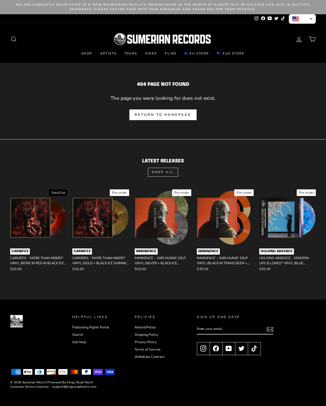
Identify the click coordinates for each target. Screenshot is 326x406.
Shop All (163, 172)
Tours (130, 53)
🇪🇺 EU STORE (196, 53)
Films (170, 53)
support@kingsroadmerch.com (74, 387)
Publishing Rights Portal (90, 327)
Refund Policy (145, 327)
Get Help (79, 342)
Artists (108, 53)
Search (77, 334)
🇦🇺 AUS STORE (230, 53)
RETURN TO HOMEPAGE (163, 115)
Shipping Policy (146, 334)
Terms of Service (148, 349)
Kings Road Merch (80, 382)
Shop (87, 53)
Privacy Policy (146, 342)
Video (151, 53)
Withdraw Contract (149, 357)
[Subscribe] (270, 329)
